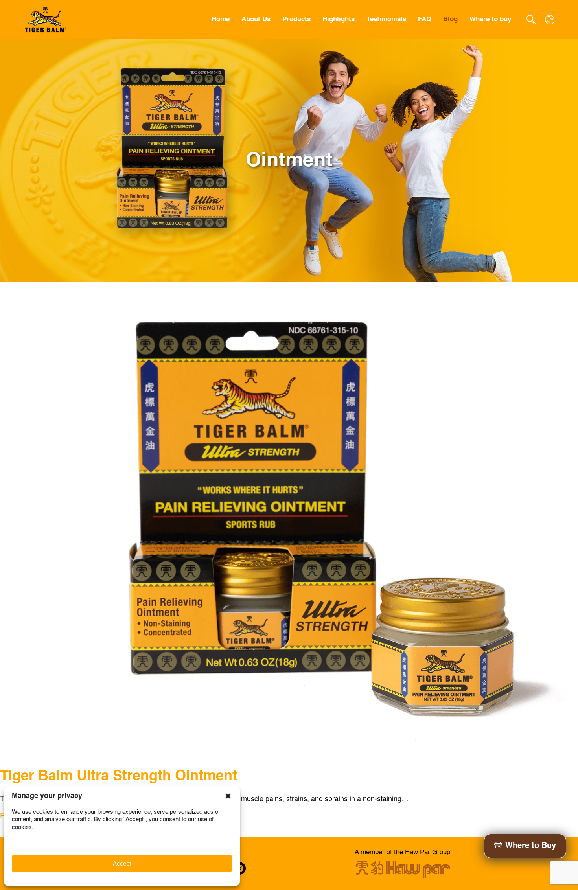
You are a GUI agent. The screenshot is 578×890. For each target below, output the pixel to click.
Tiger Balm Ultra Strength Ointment (118, 776)
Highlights (338, 19)
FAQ (424, 19)
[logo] (46, 19)
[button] (228, 796)
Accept (122, 863)
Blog (450, 19)
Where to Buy (530, 846)
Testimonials (386, 19)
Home (221, 19)
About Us (256, 19)
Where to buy (490, 19)
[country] (549, 19)
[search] (531, 19)
